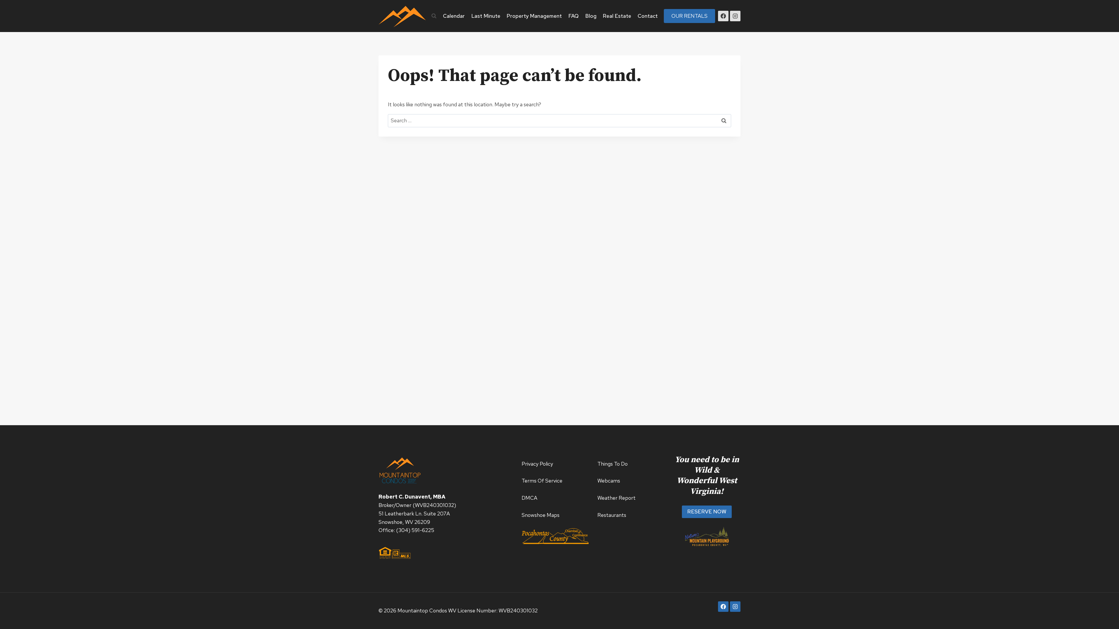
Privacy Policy (537, 463)
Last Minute (485, 16)
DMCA (529, 497)
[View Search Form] (434, 16)
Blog (591, 16)
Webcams (608, 480)
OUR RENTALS (689, 16)
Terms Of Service (542, 480)
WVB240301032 (434, 505)
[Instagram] (735, 16)
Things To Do (612, 463)
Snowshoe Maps (541, 515)
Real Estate (617, 16)
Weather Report (616, 497)
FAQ (573, 16)
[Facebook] (723, 16)
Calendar (454, 16)
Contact (648, 16)
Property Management (534, 16)
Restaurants (611, 515)
